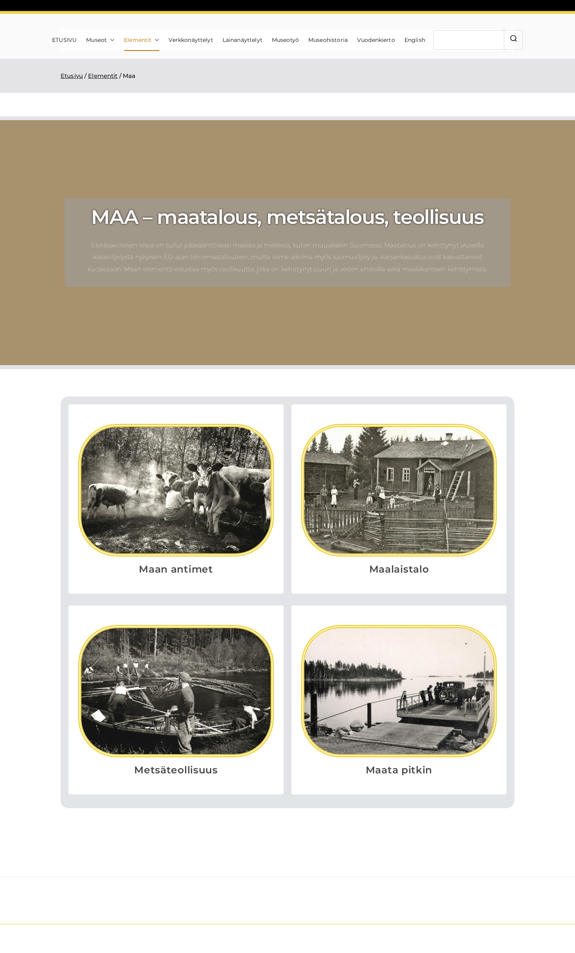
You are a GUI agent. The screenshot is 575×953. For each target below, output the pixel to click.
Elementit (137, 39)
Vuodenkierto (376, 39)
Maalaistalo (399, 569)
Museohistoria (328, 39)
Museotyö (285, 39)
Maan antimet (176, 569)
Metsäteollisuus (176, 770)
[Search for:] (478, 40)
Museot (96, 39)
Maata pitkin (399, 770)
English (414, 39)
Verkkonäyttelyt (191, 39)
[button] (111, 40)
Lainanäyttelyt (242, 39)
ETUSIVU (64, 39)
